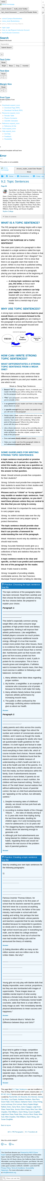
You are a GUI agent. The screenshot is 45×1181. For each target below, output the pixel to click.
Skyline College (8, 211)
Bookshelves (25, 176)
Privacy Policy (6, 1168)
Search (4, 1178)
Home (11, 176)
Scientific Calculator (11, 121)
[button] (7, 136)
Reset (3, 62)
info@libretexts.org (9, 1172)
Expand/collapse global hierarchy (3, 176)
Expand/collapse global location (43, 175)
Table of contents (10, 216)
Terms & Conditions (18, 1168)
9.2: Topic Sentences (19, 1089)
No (13, 1144)
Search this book (6, 40)
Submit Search (6, 47)
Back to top (5, 1125)
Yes (5, 1144)
